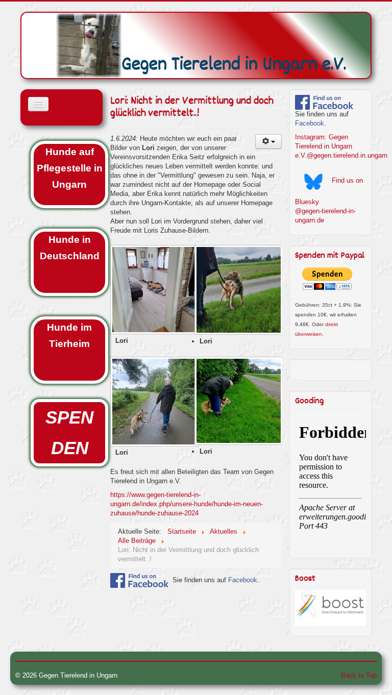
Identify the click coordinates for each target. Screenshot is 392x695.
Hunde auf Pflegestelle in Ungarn (70, 168)
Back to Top (359, 675)
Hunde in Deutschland (70, 247)
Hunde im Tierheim (69, 335)
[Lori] (152, 290)
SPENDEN (69, 433)
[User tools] (268, 141)
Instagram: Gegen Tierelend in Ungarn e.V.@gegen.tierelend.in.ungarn (341, 146)
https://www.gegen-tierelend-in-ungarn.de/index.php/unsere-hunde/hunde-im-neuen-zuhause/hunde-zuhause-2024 (186, 504)
